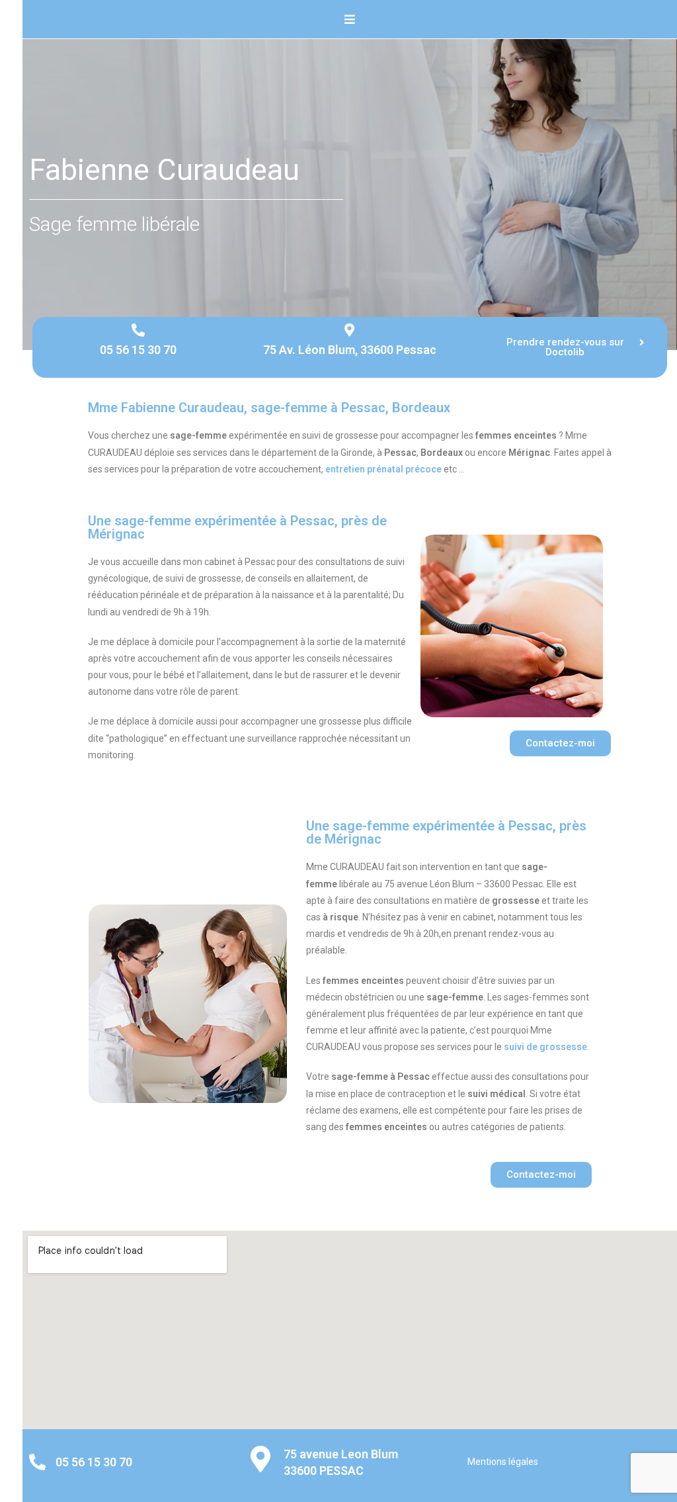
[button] (571, 347)
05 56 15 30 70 (138, 350)
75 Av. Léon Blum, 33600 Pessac (349, 350)
